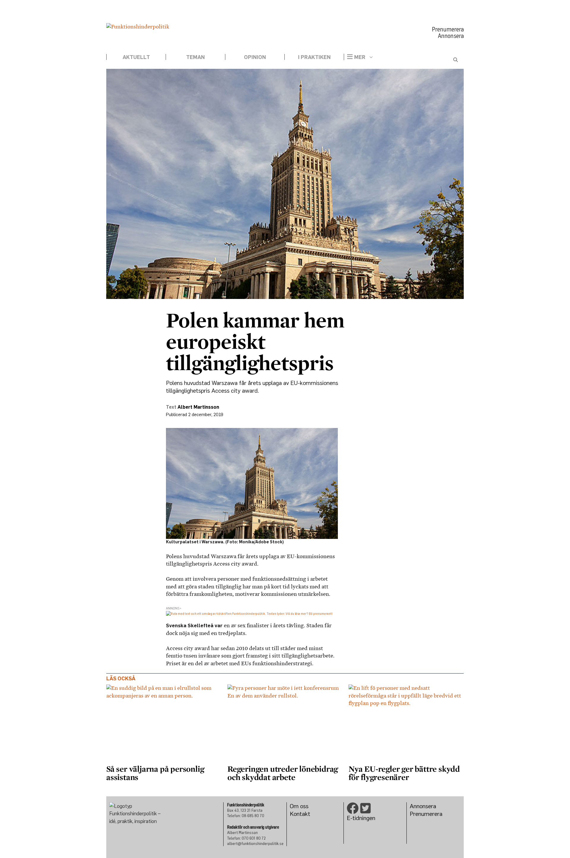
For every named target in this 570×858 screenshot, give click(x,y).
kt (307, 813)
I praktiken (314, 57)
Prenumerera (448, 29)
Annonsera (451, 36)
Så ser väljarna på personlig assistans (155, 773)
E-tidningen (361, 818)
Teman (195, 57)
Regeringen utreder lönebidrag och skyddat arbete (282, 773)
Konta (297, 813)
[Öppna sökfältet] (455, 60)
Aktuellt (136, 57)
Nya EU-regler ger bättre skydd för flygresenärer (404, 773)
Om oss (299, 806)
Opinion (255, 57)
